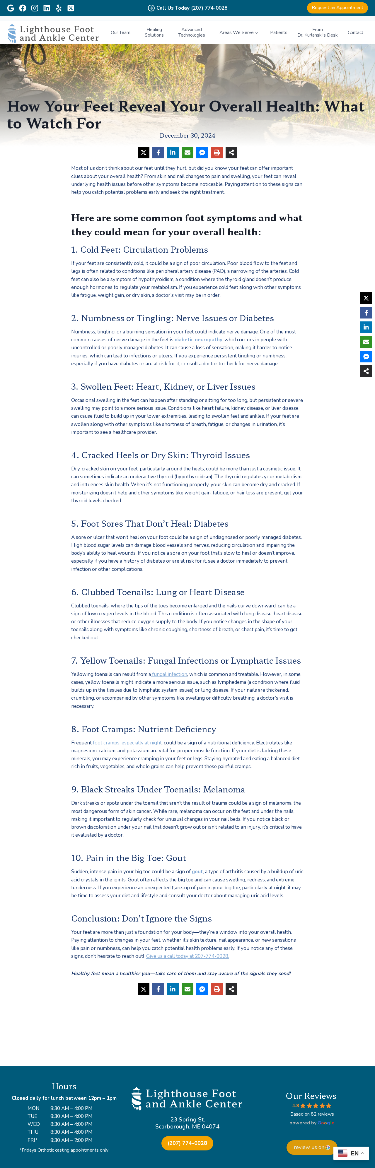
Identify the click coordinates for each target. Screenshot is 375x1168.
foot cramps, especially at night (127, 742)
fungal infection (169, 674)
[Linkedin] (46, 8)
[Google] (10, 8)
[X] (70, 8)
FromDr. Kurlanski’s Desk (317, 32)
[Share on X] (143, 152)
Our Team (120, 32)
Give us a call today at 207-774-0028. (187, 956)
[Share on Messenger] (202, 152)
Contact (355, 32)
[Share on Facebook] (158, 152)
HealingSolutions (154, 32)
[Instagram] (34, 8)
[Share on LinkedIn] (173, 152)
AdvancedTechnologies (191, 32)
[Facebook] (22, 8)
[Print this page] (217, 152)
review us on (309, 1147)
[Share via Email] (187, 152)
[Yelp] (58, 8)
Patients (278, 32)
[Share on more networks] (231, 152)
